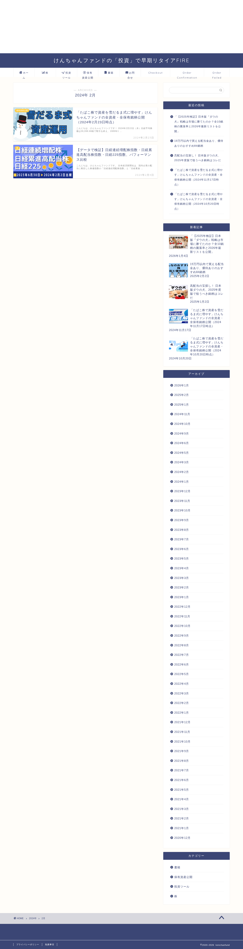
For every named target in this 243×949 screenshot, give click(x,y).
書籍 (111, 72)
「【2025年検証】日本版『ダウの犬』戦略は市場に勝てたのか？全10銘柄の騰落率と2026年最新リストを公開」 (198, 124)
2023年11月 (182, 500)
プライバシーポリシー (27, 944)
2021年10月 (182, 741)
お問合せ (131, 74)
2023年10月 (182, 510)
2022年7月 (181, 654)
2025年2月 (181, 394)
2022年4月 (181, 683)
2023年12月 (182, 491)
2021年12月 (182, 722)
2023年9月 (181, 520)
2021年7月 (181, 770)
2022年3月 (181, 693)
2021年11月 (182, 731)
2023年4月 (181, 568)
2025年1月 (181, 404)
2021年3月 (181, 808)
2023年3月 (181, 578)
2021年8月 (181, 760)
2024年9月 (181, 433)
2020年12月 (182, 837)
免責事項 (49, 944)
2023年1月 (181, 597)
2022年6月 (181, 664)
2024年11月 (182, 414)
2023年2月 (181, 587)
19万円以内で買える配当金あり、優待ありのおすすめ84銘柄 (198, 143)
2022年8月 (181, 645)
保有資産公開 (87, 74)
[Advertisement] (114, 26)
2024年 (33, 918)
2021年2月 (181, 818)
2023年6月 (181, 549)
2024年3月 (181, 462)
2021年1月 (181, 828)
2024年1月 (181, 481)
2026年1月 (181, 385)
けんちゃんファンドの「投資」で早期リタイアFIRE (121, 60)
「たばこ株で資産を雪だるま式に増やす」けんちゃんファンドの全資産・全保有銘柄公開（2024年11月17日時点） (198, 177)
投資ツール (66, 74)
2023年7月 (181, 539)
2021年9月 (181, 751)
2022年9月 (181, 635)
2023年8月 (181, 529)
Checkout (155, 72)
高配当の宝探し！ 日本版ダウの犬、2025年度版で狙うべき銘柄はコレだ (197, 158)
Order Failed (217, 74)
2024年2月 (181, 472)
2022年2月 (181, 703)
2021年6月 (181, 780)
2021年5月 (181, 789)
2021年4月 (181, 799)
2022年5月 (181, 674)
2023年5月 (181, 558)
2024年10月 (182, 423)
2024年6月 (181, 443)
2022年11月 (182, 616)
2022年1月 (181, 712)
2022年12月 (182, 606)
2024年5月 (181, 452)
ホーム (26, 74)
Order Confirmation (187, 74)
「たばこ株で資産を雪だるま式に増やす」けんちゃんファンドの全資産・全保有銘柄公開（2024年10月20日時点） (198, 201)
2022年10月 (182, 625)
